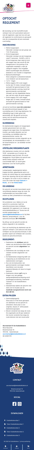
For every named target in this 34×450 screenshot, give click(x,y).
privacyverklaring (25, 441)
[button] (11, 420)
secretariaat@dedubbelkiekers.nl (14, 334)
